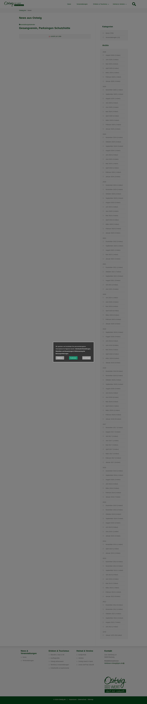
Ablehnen (59, 358)
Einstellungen (86, 358)
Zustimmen (73, 358)
